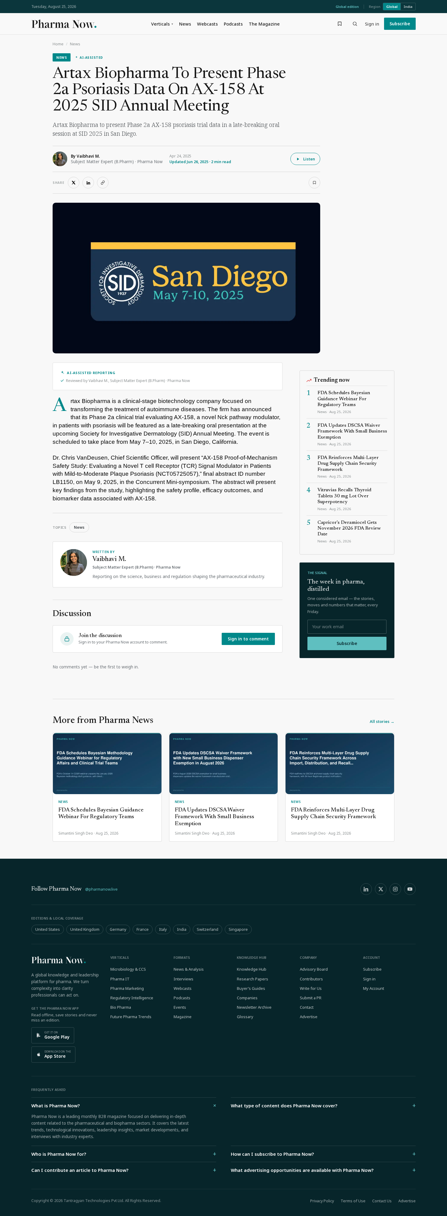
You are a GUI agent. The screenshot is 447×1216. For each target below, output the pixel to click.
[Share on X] (73, 182)
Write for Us (311, 988)
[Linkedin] (366, 889)
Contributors (311, 979)
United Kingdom (84, 929)
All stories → (382, 721)
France (143, 929)
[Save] (314, 182)
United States (47, 929)
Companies (247, 997)
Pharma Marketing (127, 988)
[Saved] (339, 24)
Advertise (308, 1016)
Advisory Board (314, 969)
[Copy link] (103, 182)
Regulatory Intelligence (131, 997)
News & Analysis (189, 969)
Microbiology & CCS (128, 969)
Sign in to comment (248, 639)
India (408, 6)
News (185, 24)
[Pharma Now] (63, 23)
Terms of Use (353, 1201)
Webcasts (207, 24)
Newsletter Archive (254, 1007)
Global (391, 6)
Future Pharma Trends (130, 1016)
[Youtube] (410, 889)
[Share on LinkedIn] (88, 182)
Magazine (183, 1016)
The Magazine (264, 24)
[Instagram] (395, 889)
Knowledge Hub (251, 969)
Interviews (183, 979)
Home (58, 44)
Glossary (245, 1016)
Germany (118, 929)
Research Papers (252, 979)
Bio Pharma (120, 1007)
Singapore (238, 929)
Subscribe (400, 23)
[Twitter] (380, 889)
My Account (373, 988)
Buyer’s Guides (251, 988)
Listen (309, 159)
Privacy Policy (322, 1201)
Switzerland (207, 929)
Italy (163, 929)
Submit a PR (310, 997)
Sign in (372, 24)
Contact (307, 1007)
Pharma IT (120, 979)
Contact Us (382, 1201)
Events (180, 1007)
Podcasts (233, 24)
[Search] (355, 24)
